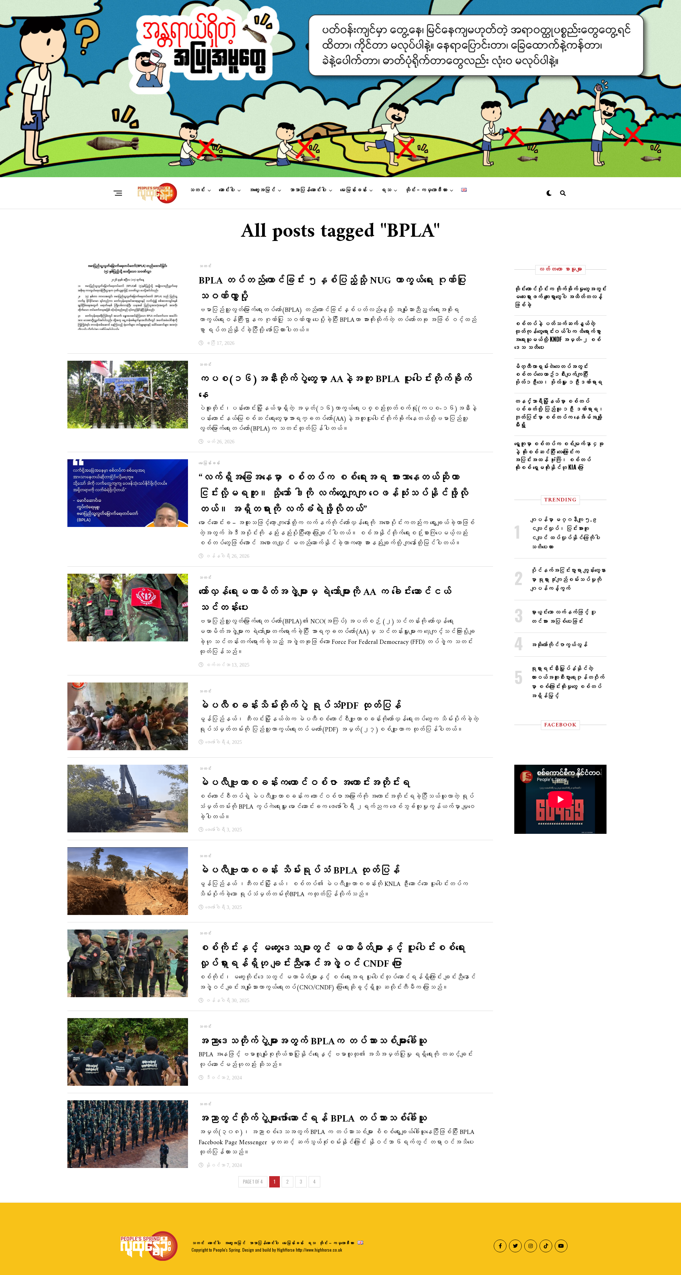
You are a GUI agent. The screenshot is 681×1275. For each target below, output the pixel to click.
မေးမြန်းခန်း (353, 190)
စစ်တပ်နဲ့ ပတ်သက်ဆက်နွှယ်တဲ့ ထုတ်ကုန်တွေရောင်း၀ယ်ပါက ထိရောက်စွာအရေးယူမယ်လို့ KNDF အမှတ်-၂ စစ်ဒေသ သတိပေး (557, 335)
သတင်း (197, 190)
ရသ (386, 190)
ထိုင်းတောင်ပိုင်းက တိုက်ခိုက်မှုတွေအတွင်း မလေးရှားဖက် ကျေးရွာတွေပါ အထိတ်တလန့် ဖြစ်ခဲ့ (560, 296)
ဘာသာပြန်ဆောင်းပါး (307, 190)
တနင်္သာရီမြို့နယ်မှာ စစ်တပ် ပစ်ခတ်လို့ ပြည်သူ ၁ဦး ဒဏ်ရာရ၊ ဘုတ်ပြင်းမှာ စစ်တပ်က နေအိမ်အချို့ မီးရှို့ (559, 413)
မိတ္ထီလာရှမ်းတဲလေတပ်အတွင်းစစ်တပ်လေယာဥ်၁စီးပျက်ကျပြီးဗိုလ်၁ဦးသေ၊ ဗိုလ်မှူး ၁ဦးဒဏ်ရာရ (558, 374)
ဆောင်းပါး (227, 190)
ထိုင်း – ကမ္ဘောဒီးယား (426, 190)
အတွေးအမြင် (262, 190)
